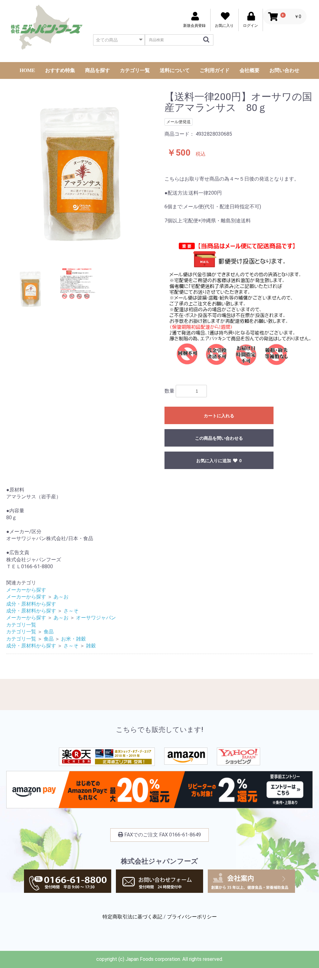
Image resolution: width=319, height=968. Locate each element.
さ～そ (71, 611)
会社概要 (249, 70)
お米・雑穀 (73, 639)
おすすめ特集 (60, 70)
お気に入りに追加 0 (219, 460)
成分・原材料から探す (31, 604)
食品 (49, 632)
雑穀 (91, 646)
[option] (82, 174)
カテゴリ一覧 (135, 70)
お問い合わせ (284, 70)
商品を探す (97, 70)
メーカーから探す (26, 590)
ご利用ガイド (215, 70)
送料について (175, 70)
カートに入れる (219, 415)
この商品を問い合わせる (219, 438)
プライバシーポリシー (192, 917)
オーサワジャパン (96, 618)
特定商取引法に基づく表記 (132, 917)
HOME (27, 70)
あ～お (61, 597)
